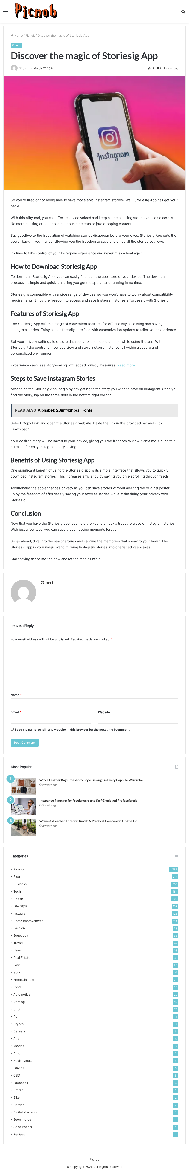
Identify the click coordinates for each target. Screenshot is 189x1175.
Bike (16, 1097)
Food (17, 987)
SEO (16, 1009)
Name (16, 695)
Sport (17, 972)
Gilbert (47, 582)
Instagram (20, 913)
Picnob (30, 35)
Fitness (18, 1068)
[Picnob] (36, 11)
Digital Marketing (25, 1112)
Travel (18, 943)
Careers (19, 1031)
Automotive (21, 994)
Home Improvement (28, 921)
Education (20, 935)
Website (104, 712)
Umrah (18, 1090)
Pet (15, 1016)
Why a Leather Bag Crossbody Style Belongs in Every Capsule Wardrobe (91, 780)
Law (16, 965)
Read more (126, 365)
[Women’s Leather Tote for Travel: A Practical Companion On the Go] (23, 827)
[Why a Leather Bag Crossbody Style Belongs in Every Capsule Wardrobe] (23, 786)
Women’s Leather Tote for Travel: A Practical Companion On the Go (88, 821)
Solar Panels (22, 1127)
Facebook (20, 1083)
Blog (16, 876)
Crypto (18, 1024)
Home (18, 35)
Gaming (19, 1002)
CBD (16, 1075)
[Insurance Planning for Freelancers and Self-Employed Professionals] (23, 806)
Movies (18, 1046)
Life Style (20, 906)
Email (16, 712)
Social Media (22, 1061)
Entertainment (23, 980)
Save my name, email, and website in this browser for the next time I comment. (72, 729)
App (16, 1038)
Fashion (19, 928)
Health (18, 899)
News (17, 950)
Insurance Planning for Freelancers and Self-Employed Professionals (88, 800)
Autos (17, 1053)
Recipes (19, 1134)
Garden (18, 1105)
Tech (17, 891)
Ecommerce (22, 1119)
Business (20, 884)
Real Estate (21, 957)
